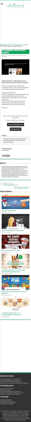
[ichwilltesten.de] (15, 4)
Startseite (4, 44)
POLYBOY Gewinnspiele (7, 404)
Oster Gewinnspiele (5, 390)
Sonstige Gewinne (21, 55)
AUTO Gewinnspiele (5, 399)
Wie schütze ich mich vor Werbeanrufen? (11, 381)
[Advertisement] (15, 27)
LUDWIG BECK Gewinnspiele (8, 402)
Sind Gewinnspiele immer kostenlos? (10, 380)
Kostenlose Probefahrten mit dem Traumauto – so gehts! (21, 187)
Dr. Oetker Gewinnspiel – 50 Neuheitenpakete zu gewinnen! (12, 313)
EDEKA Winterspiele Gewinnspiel (12, 230)
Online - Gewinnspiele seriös (15, 44)
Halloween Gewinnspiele (7, 388)
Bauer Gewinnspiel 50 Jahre (11, 250)
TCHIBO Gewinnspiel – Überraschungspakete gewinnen (11, 184)
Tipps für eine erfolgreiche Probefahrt (10, 394)
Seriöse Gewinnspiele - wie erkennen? (10, 379)
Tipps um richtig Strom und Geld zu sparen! (11, 392)
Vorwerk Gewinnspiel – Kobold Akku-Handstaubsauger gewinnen (14, 270)
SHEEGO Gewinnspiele (6, 401)
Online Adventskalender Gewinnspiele (10, 391)
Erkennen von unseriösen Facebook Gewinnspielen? (14, 383)
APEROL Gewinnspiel (9, 210)
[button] (6, 156)
